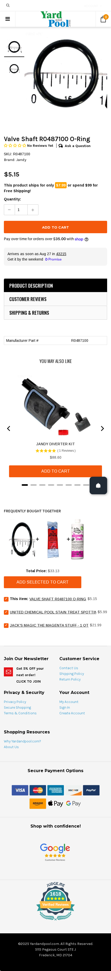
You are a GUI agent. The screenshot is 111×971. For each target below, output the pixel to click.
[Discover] (73, 790)
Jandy (21, 159)
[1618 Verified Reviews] (55, 921)
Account (91, 6)
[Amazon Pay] (37, 803)
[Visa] (20, 790)
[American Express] (55, 790)
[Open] (98, 485)
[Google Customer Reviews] (55, 852)
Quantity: (12, 199)
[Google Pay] (73, 803)
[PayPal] (91, 790)
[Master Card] (37, 790)
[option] (66, 73)
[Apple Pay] (55, 803)
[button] (15, 145)
